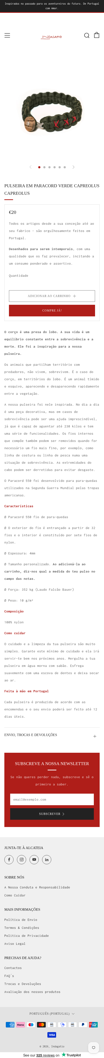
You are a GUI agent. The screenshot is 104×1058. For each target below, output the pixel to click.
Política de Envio (20, 920)
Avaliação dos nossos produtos (32, 992)
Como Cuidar (15, 895)
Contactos (13, 968)
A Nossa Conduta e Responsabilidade (37, 887)
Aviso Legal (15, 944)
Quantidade (18, 275)
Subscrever (49, 814)
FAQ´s (9, 976)
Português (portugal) (50, 1013)
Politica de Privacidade (26, 936)
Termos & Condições (21, 928)
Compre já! (52, 310)
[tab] (39, 167)
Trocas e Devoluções (22, 984)
